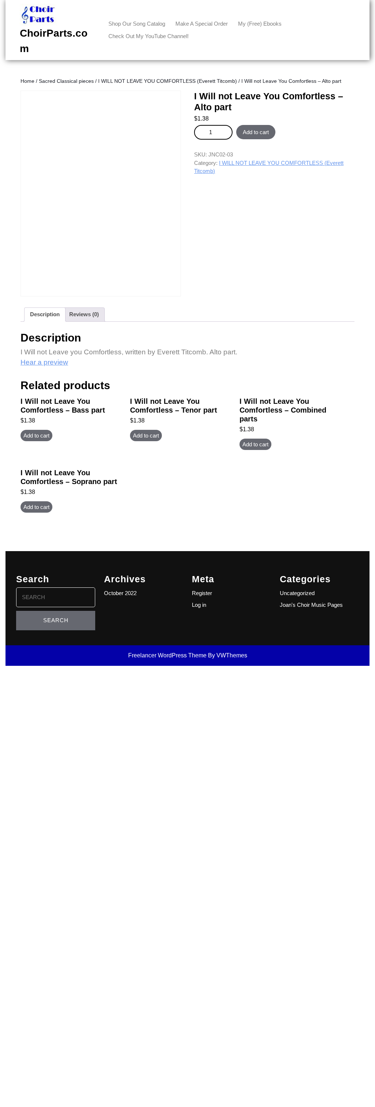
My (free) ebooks (260, 24)
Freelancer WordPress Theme (167, 655)
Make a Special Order (201, 24)
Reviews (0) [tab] (84, 314)
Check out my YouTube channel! (148, 36)
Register (202, 593)
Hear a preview (44, 362)
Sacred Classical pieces (66, 81)
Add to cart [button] (36, 435)
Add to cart (256, 132)
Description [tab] (45, 314)
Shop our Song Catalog (136, 24)
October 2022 (120, 593)
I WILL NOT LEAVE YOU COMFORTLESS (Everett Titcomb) (167, 81)
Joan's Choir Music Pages (311, 605)
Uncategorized (297, 593)
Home (27, 81)
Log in (199, 605)
